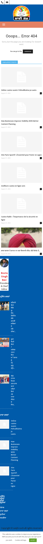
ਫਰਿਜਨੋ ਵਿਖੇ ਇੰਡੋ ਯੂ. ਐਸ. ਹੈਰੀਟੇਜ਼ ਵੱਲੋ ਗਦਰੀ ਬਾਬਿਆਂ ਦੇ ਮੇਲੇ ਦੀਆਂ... (13, 317)
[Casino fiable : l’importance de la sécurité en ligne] (21, 204)
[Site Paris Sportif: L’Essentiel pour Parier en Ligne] (21, 142)
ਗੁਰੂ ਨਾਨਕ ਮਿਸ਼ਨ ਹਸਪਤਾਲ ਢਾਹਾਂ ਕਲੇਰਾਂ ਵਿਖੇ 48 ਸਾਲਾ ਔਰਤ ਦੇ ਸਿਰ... (14, 390)
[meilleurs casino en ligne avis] (21, 173)
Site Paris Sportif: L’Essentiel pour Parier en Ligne (21, 155)
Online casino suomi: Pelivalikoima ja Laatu (18, 90)
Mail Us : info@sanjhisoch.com (7, 1)
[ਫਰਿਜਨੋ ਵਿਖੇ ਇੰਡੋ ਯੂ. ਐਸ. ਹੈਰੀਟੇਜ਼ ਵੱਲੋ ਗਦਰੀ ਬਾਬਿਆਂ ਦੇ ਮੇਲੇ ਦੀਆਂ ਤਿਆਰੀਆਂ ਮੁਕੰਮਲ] (4, 305)
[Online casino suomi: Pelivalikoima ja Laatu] (21, 77)
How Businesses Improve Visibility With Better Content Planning (15, 451)
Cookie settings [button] (20, 540)
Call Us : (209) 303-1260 (2, 1)
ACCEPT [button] (33, 540)
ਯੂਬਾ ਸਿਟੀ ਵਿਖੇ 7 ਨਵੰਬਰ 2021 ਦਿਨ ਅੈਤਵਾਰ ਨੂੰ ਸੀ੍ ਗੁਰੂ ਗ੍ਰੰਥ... (14, 354)
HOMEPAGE (28, 51)
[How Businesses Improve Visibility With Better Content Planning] (21, 108)
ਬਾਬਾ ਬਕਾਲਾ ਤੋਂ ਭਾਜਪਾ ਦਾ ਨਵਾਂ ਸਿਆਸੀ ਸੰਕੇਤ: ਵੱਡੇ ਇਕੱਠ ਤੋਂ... (20, 250)
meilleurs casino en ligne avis (13, 185)
